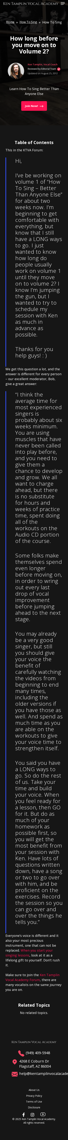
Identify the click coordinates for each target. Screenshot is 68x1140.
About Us (34, 1090)
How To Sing (28, 22)
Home (10, 22)
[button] (63, 3)
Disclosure (34, 1107)
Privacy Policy (34, 1095)
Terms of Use (34, 1101)
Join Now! (31, 106)
